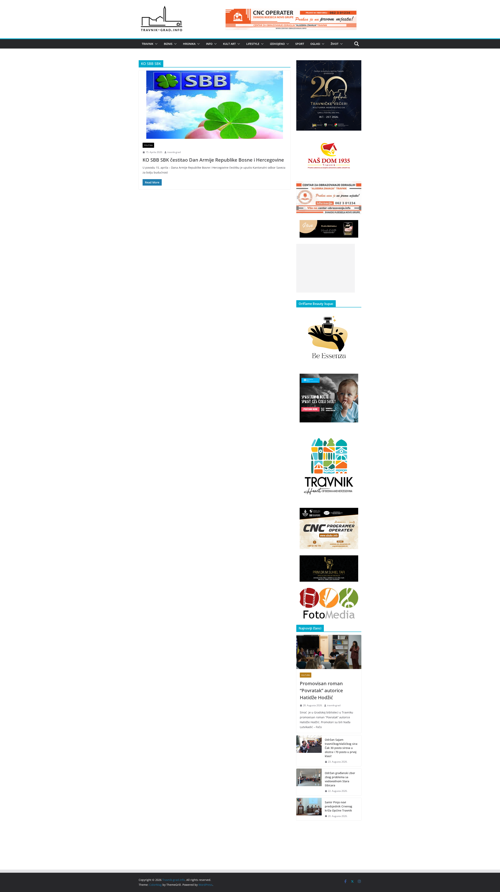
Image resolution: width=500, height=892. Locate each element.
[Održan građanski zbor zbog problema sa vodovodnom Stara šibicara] (309, 782)
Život (334, 44)
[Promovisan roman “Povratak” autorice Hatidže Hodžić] (328, 652)
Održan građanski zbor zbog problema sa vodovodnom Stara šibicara (340, 779)
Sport (299, 44)
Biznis (168, 44)
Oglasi (315, 44)
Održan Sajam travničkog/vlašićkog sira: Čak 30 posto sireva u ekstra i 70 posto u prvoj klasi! (341, 748)
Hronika (189, 44)
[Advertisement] (325, 268)
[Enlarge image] (356, 65)
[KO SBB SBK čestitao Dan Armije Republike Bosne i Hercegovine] (214, 105)
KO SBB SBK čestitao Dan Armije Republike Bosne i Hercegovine (213, 160)
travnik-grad (174, 152)
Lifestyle (252, 44)
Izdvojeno (277, 44)
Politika (148, 145)
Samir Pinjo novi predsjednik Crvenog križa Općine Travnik (338, 806)
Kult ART (229, 44)
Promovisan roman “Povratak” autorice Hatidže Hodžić (321, 690)
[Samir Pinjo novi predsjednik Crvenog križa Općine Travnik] (309, 809)
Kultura (305, 675)
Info (209, 44)
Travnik (147, 44)
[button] (155, 44)
